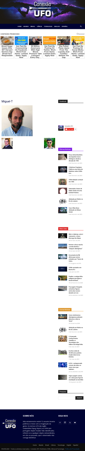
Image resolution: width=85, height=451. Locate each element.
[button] (80, 26)
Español (65, 26)
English (57, 26)
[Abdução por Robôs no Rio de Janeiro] (62, 267)
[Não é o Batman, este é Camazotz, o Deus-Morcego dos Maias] (62, 329)
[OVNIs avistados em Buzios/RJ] (62, 362)
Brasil (33, 26)
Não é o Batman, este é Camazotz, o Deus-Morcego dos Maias (76, 330)
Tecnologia (48, 26)
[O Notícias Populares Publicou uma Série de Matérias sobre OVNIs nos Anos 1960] (62, 235)
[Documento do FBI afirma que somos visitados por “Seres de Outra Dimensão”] (62, 350)
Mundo (26, 26)
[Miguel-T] (17, 135)
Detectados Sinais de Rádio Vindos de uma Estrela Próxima (75, 256)
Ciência (39, 26)
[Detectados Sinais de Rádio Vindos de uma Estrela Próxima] (62, 257)
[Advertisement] (42, 76)
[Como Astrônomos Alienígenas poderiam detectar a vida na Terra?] (62, 437)
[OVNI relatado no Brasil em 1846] (62, 248)
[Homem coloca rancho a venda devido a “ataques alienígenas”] (62, 339)
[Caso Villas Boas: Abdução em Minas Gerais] (62, 276)
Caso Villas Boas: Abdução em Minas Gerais (75, 276)
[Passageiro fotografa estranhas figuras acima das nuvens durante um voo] (62, 382)
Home (19, 26)
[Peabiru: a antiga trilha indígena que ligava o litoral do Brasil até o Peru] (62, 371)
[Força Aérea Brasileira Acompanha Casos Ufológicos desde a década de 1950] (62, 223)
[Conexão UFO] (42, 12)
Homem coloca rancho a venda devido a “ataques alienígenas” (76, 340)
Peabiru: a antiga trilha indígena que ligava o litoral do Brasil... (76, 372)
